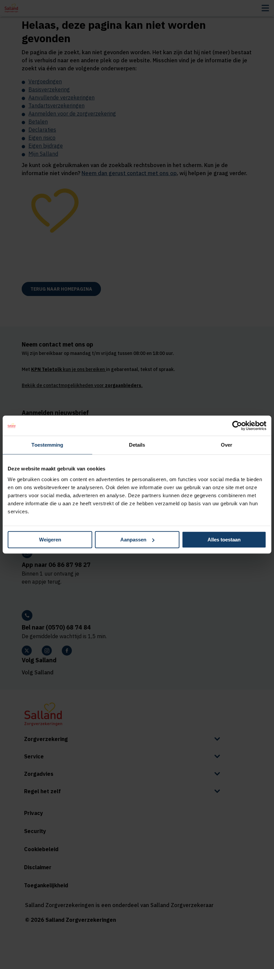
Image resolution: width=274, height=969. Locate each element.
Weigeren (50, 539)
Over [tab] (226, 445)
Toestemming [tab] (47, 445)
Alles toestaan (224, 539)
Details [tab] (137, 445)
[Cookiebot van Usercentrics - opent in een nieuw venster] (237, 426)
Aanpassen (133, 539)
